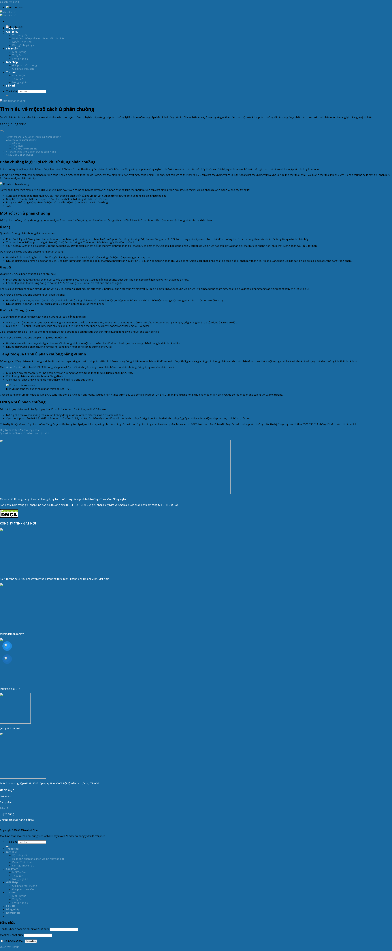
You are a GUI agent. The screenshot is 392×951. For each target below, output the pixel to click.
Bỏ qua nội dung (9, 1)
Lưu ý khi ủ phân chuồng (20, 154)
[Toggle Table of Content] (2, 131)
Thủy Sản (17, 55)
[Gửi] (7, 95)
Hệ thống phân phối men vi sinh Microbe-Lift (38, 38)
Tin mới (11, 72)
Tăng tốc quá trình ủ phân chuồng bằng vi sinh (32, 151)
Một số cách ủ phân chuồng (22, 139)
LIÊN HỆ (10, 85)
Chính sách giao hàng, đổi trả (17, 819)
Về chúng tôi (19, 35)
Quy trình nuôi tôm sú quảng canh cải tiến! (24, 433)
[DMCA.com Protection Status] (9, 517)
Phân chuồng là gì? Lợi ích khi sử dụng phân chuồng (34, 136)
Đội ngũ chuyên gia (23, 45)
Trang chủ (12, 28)
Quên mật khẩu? (9, 947)
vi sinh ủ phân (14, 367)
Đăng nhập (31, 941)
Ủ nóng (19, 143)
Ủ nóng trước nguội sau (26, 148)
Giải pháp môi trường (24, 65)
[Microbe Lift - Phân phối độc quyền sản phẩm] (8, 13)
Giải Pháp (12, 62)
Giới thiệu (5, 796)
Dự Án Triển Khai (22, 41)
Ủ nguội (19, 145)
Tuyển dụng (7, 814)
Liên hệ (4, 808)
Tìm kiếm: (11, 91)
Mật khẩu (11, 935)
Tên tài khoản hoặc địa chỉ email (24, 929)
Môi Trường (19, 52)
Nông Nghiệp (20, 58)
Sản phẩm (5, 802)
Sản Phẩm (12, 48)
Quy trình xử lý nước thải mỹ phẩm (20, 430)
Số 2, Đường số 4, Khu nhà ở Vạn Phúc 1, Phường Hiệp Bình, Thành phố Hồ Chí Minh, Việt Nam (55, 579)
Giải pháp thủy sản (23, 68)
